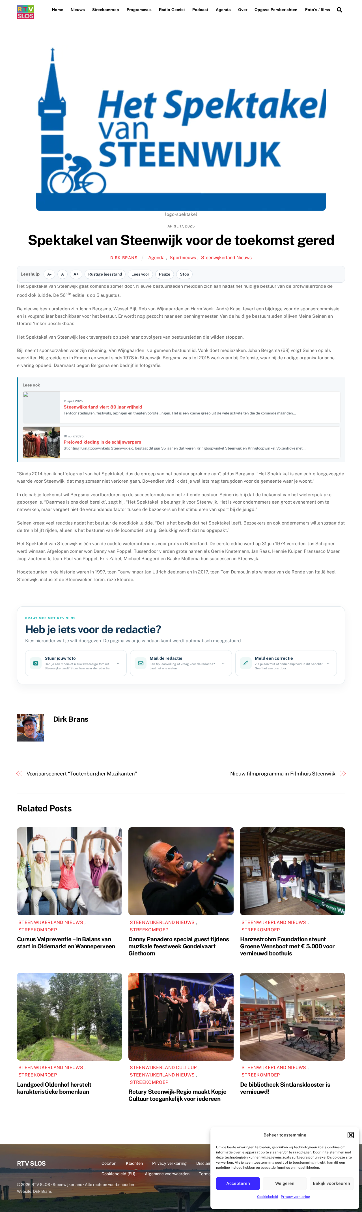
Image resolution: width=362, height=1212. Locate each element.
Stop (184, 274)
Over (242, 9)
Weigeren (284, 1183)
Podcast (200, 9)
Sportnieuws (183, 257)
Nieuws (78, 9)
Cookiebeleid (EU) (118, 1173)
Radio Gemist (172, 9)
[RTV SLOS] (25, 16)
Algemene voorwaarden (167, 1173)
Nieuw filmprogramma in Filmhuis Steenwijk (282, 774)
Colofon (109, 1163)
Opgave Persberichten (276, 9)
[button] (351, 1135)
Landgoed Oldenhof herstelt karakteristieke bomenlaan (54, 1088)
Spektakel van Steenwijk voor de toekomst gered (181, 240)
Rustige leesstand (105, 274)
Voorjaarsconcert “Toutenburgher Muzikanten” (82, 774)
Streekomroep (105, 9)
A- (49, 274)
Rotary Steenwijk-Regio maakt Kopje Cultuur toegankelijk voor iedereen (177, 1095)
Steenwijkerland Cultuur (163, 1067)
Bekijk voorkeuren (331, 1183)
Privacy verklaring (295, 1197)
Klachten (134, 1163)
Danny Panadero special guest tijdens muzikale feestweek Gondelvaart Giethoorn (178, 946)
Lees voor (140, 274)
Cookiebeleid (267, 1197)
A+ (76, 274)
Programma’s (139, 9)
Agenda (223, 9)
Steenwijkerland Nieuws (226, 257)
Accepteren (238, 1183)
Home (57, 9)
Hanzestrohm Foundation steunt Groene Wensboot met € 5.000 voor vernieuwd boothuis (287, 946)
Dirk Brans (123, 257)
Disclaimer (206, 1163)
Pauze (164, 274)
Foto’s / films (317, 9)
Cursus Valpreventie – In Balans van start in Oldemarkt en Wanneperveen (66, 943)
